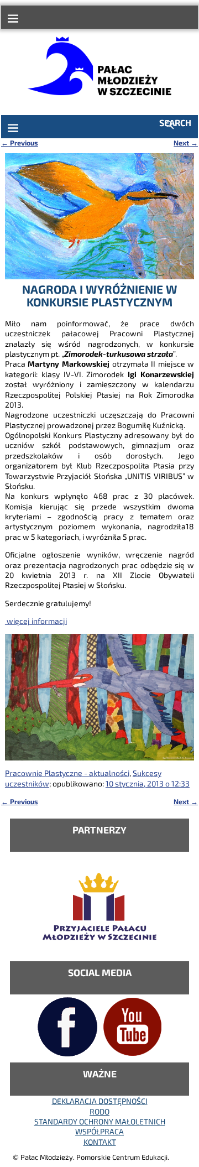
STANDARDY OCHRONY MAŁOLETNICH (99, 1121)
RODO (99, 1111)
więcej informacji (36, 621)
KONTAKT (99, 1142)
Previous (19, 142)
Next (186, 142)
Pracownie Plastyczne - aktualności (67, 773)
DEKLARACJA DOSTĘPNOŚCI (100, 1101)
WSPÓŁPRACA (99, 1131)
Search (175, 122)
